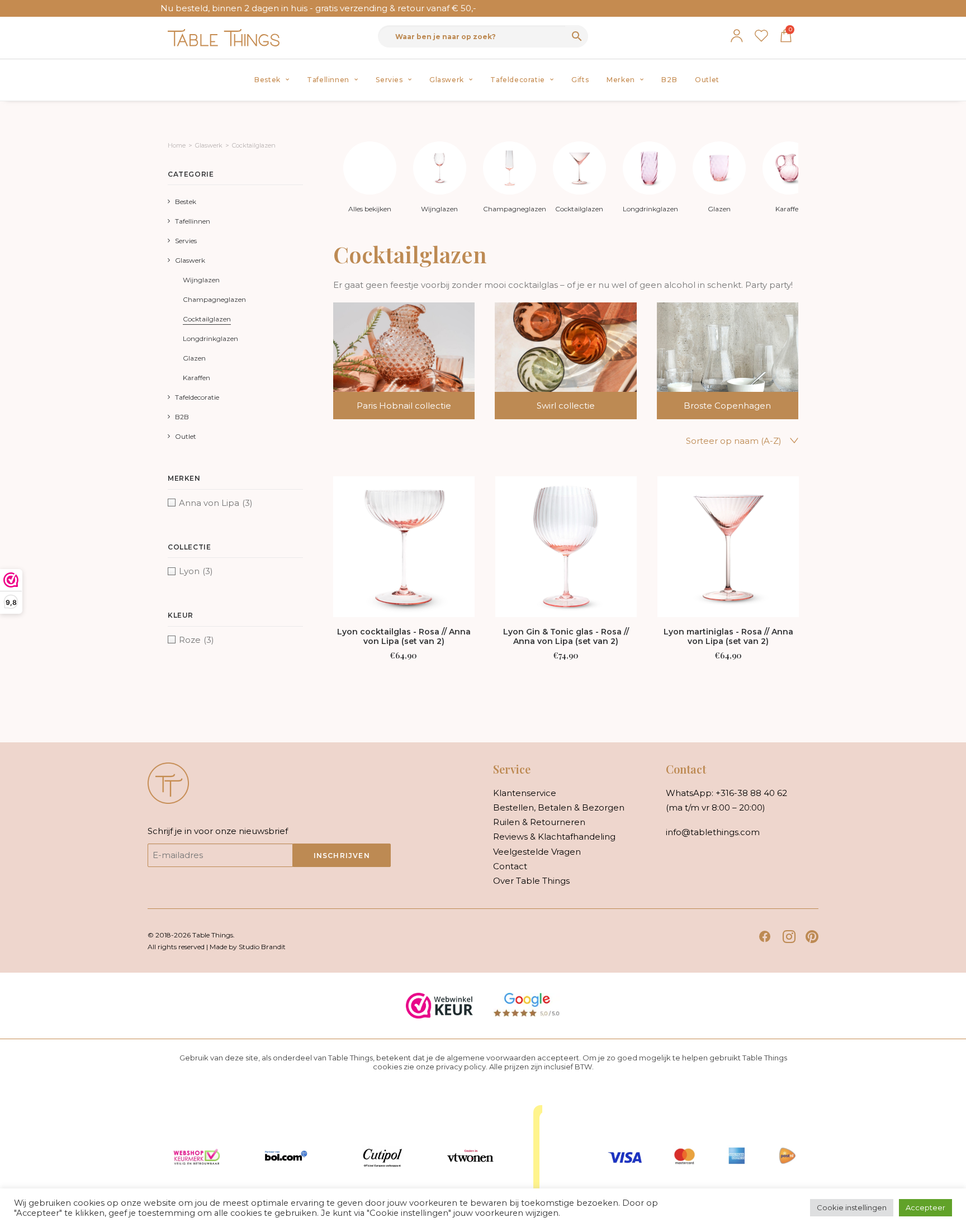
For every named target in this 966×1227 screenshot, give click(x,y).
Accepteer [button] (925, 1207)
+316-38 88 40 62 (751, 793)
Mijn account (737, 35)
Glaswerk (446, 79)
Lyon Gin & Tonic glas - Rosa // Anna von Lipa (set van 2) (566, 636)
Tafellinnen (328, 79)
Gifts (580, 79)
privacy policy (461, 1066)
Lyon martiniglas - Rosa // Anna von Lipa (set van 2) (728, 636)
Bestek (267, 79)
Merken (621, 79)
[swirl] (556, 360)
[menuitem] (272, 80)
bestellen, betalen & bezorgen (558, 807)
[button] (404, 547)
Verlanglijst (761, 35)
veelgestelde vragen (537, 851)
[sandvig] (718, 360)
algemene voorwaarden (491, 1057)
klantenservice (524, 793)
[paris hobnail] (394, 360)
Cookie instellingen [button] (852, 1207)
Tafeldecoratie (517, 79)
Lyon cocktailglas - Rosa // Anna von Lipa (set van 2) (404, 636)
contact (510, 866)
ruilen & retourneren (539, 822)
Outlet (707, 79)
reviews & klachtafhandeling (554, 836)
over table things (531, 880)
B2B (669, 79)
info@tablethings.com (713, 832)
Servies (389, 79)
